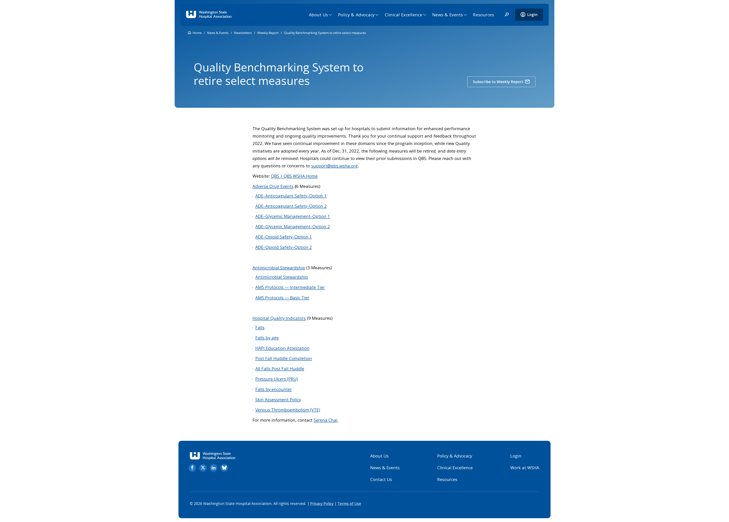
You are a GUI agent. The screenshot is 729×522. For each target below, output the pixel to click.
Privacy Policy (322, 503)
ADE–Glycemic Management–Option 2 (292, 226)
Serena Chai (325, 420)
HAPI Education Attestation (282, 348)
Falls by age (267, 338)
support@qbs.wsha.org (334, 166)
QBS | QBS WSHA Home (294, 176)
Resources (483, 15)
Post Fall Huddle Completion (283, 358)
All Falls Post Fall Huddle (279, 369)
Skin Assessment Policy (278, 399)
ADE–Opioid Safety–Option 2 (283, 247)
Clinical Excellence (403, 15)
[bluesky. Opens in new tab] (224, 468)
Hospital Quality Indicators (279, 318)
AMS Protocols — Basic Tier (282, 298)
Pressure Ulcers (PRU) (276, 379)
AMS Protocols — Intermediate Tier (290, 287)
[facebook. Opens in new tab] (192, 468)
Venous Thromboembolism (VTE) (287, 410)
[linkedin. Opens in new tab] (213, 468)
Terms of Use (349, 503)
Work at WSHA (524, 468)
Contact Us (381, 479)
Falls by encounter (273, 389)
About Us (318, 15)
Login (515, 456)
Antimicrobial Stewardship (278, 268)
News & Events (447, 15)
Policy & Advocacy (356, 15)
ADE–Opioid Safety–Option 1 (283, 237)
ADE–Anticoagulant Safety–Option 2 (291, 206)
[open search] (506, 14)
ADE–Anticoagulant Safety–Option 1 (291, 196)
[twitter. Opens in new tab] (203, 468)
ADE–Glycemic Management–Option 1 (292, 216)
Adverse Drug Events (272, 186)
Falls (259, 327)
